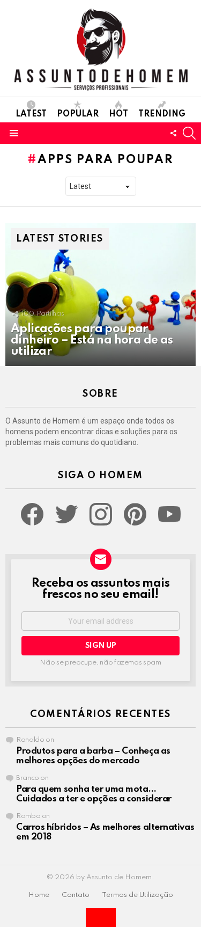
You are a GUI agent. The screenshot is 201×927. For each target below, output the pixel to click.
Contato (76, 895)
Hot (118, 114)
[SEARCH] (189, 133)
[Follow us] (173, 133)
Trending (161, 114)
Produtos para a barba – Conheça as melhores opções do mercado (93, 756)
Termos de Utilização (137, 895)
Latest (31, 114)
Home (38, 895)
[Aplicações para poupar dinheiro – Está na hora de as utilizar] (100, 294)
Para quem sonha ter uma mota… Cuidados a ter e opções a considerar (94, 794)
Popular (78, 114)
